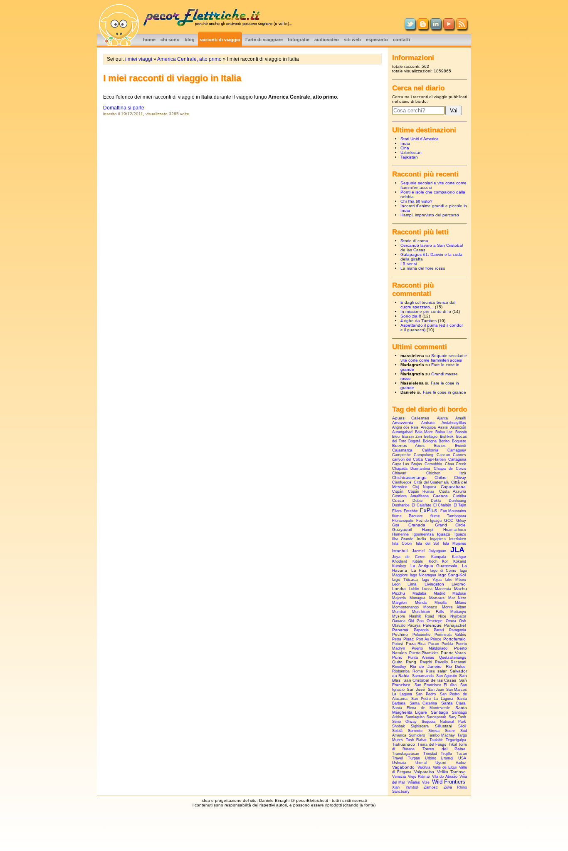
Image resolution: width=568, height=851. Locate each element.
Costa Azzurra (453, 491)
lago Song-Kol (452, 575)
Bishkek (447, 436)
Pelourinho (421, 635)
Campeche (401, 455)
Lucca (427, 589)
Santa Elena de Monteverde (421, 708)
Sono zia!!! (410, 316)
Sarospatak (436, 717)
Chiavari (399, 473)
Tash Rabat (416, 740)
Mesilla (441, 602)
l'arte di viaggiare (264, 39)
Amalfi (460, 418)
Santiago (439, 712)
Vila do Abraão (444, 776)
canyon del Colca (407, 459)
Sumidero (417, 735)
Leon (396, 584)
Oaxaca (398, 621)
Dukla (436, 501)
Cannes (459, 455)
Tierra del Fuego (431, 744)
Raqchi (426, 662)
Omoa (451, 621)
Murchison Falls (428, 612)
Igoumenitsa (423, 534)
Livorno (459, 584)
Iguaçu (443, 534)
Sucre (450, 731)
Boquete (459, 441)
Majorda (399, 598)
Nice (442, 616)
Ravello (441, 662)
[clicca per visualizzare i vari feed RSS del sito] (461, 27)
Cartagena (457, 459)
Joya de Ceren (408, 557)
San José (416, 689)
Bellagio (430, 436)
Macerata (443, 589)
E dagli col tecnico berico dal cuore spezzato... (427, 304)
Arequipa (428, 427)
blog (190, 39)
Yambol (411, 787)
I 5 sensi (408, 263)
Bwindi (460, 446)
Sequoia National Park (444, 722)
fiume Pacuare (407, 516)
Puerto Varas (453, 652)
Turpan (414, 758)
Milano (460, 602)
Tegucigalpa (456, 740)
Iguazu (460, 534)
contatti (401, 39)
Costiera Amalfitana (410, 496)
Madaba (419, 593)
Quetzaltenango (452, 657)
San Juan (436, 689)
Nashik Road (421, 616)
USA (462, 758)
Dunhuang (457, 501)
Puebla (447, 644)
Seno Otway (404, 722)
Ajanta (442, 418)
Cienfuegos (402, 482)
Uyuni (440, 762)
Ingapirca (438, 539)
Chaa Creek (455, 464)
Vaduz (461, 763)
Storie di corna (414, 240)
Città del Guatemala (431, 482)
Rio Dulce (456, 666)
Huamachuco (454, 530)
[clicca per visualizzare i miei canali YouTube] (448, 27)
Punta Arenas (421, 657)
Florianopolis (403, 521)
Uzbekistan (411, 152)
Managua (417, 598)
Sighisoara (420, 726)
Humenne (400, 534)
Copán (397, 491)
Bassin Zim (412, 436)
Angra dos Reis (405, 427)
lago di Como (443, 570)
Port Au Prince (428, 639)
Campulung (423, 455)
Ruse (430, 671)
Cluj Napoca (424, 487)
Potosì (397, 644)
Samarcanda (423, 676)
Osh (462, 621)
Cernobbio (433, 464)
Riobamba (401, 671)
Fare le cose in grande (444, 392)
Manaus (437, 597)
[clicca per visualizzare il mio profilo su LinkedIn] (435, 27)
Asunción (458, 427)
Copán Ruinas (421, 491)
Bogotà (414, 441)
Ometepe (434, 621)
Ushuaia (399, 763)
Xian (396, 787)
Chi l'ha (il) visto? (416, 201)
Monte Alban (454, 607)
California (430, 450)
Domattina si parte (123, 108)
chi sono (170, 39)
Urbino (430, 758)
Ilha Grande (402, 539)
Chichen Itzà (446, 473)
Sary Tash (458, 717)
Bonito (444, 441)
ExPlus (428, 510)
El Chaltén (442, 505)
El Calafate (421, 505)
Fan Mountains (453, 511)
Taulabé (436, 740)
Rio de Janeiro (425, 666)
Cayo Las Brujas (407, 464)
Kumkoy (399, 566)
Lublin (414, 589)
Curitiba (459, 496)
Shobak (398, 726)
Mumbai (399, 612)
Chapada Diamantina (411, 468)
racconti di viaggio (220, 39)
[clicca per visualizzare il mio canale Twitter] (410, 27)
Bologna (430, 441)
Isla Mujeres (454, 543)
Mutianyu (458, 612)
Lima (412, 584)
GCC (448, 520)
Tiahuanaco (403, 744)
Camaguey (456, 450)
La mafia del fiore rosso (422, 268)
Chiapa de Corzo (450, 468)
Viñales (413, 782)
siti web (352, 39)
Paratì (439, 630)
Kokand (459, 561)
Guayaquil (402, 529)
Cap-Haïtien (435, 459)
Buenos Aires (408, 445)
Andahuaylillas (454, 423)
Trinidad (430, 754)
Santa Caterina (423, 703)
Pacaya (413, 625)
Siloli (462, 726)
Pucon (433, 644)
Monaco (430, 607)
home (149, 39)
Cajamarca (402, 450)
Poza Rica (416, 643)
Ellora (397, 511)
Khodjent (399, 561)
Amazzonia (402, 422)
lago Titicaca (405, 579)
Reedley (399, 667)
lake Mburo (455, 580)
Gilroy (461, 521)
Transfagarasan (405, 754)
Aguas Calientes (410, 418)
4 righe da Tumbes (418, 320)
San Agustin (446, 676)
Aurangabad (402, 432)
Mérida (421, 602)
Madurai (459, 593)
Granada (416, 525)
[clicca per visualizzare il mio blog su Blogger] (422, 27)
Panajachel (455, 625)
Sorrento (415, 731)
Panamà (400, 630)
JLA (457, 550)
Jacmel (418, 551)
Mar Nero (457, 598)
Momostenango (405, 607)
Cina (404, 148)
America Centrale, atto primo (189, 59)
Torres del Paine (444, 749)
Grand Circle (450, 525)
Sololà (397, 731)
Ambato (428, 423)
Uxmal (421, 763)
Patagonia (457, 630)
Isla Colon (402, 543)
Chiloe (441, 477)
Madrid (439, 593)
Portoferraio (454, 639)
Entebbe (411, 511)
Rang (411, 662)
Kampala (438, 557)
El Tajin (460, 505)
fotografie (298, 39)
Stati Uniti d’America (419, 138)
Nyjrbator (458, 616)
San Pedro (426, 694)
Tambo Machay (441, 735)
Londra (399, 588)
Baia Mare (424, 432)
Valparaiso (424, 771)
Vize (426, 782)
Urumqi (447, 758)
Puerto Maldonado (429, 648)
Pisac (408, 639)
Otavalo (398, 625)
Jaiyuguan (437, 551)
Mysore (398, 616)
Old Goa (415, 621)
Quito (397, 662)
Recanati (458, 662)
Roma (417, 671)
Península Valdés (450, 635)
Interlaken (457, 539)
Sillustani (443, 726)
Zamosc (431, 787)
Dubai (417, 501)
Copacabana (453, 486)
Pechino (400, 634)
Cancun (443, 455)
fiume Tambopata (448, 516)
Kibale (417, 561)
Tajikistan (409, 157)
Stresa (434, 731)
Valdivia (423, 767)
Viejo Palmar (419, 776)
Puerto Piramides (424, 653)
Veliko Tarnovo (451, 771)
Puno (397, 657)
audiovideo (326, 39)
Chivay (460, 478)
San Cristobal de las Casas (430, 680)
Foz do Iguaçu (429, 521)
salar (442, 671)
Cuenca (440, 496)
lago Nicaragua (423, 575)
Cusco (398, 500)
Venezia (399, 776)
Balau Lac (444, 432)
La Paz (419, 570)
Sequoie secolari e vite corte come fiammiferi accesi (433, 357)
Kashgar (459, 557)
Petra (396, 639)
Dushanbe (401, 505)
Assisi (443, 427)
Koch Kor (438, 561)
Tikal (453, 744)
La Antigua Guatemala (434, 565)
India (405, 143)
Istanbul (399, 550)
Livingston (434, 584)
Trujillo (446, 754)
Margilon (399, 602)
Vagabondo (403, 767)
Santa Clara (453, 703)
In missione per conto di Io (425, 311)
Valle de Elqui (445, 767)
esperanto (377, 39)
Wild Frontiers (448, 782)
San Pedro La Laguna (432, 699)
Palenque (432, 625)
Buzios (440, 446)
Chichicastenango (409, 477)
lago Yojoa (431, 580)
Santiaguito (415, 717)
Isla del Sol (427, 543)
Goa (395, 525)
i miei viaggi (138, 59)
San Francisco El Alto (436, 685)
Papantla (421, 630)
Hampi (427, 530)
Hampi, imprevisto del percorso (429, 215)
